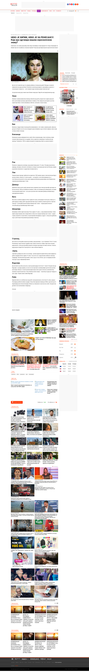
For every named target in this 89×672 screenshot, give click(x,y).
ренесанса (22, 374)
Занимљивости (44, 10)
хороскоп (13, 374)
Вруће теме (14, 378)
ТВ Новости (58, 10)
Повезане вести (15, 603)
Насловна (13, 10)
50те (18, 374)
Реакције (73, 72)
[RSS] (76, 155)
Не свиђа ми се (52, 402)
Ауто (54, 10)
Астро (39, 10)
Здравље (18, 10)
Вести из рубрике (15, 630)
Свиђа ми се (41, 402)
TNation (76, 669)
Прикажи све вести (64, 83)
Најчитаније (67, 72)
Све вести (61, 155)
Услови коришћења (58, 662)
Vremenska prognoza (64, 341)
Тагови (13, 371)
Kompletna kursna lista (73, 361)
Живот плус (23, 10)
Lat (75, 4)
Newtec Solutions (71, 669)
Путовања (34, 10)
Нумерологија (25, 13)
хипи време (31, 374)
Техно (50, 10)
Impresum (13, 665)
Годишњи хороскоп (69, 109)
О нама (52, 662)
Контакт (16, 665)
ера (26, 374)
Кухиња (29, 10)
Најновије (62, 72)
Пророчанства (18, 13)
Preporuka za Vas (15, 354)
